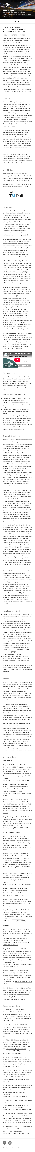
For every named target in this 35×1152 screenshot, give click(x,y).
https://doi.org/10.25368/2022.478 (20, 884)
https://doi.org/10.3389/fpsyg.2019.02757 (16, 1096)
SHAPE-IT (9, 10)
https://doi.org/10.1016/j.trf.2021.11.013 (17, 828)
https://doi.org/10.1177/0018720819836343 (17, 1109)
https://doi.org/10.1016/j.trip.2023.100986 (16, 780)
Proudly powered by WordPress (12, 1148)
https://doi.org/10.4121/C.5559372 (14, 999)
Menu (18, 21)
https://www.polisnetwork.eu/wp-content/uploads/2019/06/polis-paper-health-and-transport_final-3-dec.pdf (17, 1051)
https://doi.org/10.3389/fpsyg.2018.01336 (16, 1133)
